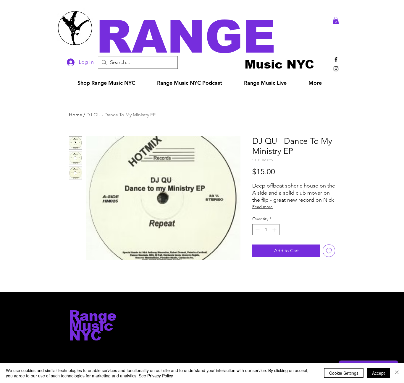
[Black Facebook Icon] (336, 59)
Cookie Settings (343, 373)
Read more (262, 206)
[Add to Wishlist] (329, 251)
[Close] (396, 373)
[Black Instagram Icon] (336, 69)
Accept (378, 373)
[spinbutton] (266, 229)
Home (75, 115)
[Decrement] (257, 229)
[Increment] (275, 229)
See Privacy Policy (156, 376)
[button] (210, 37)
